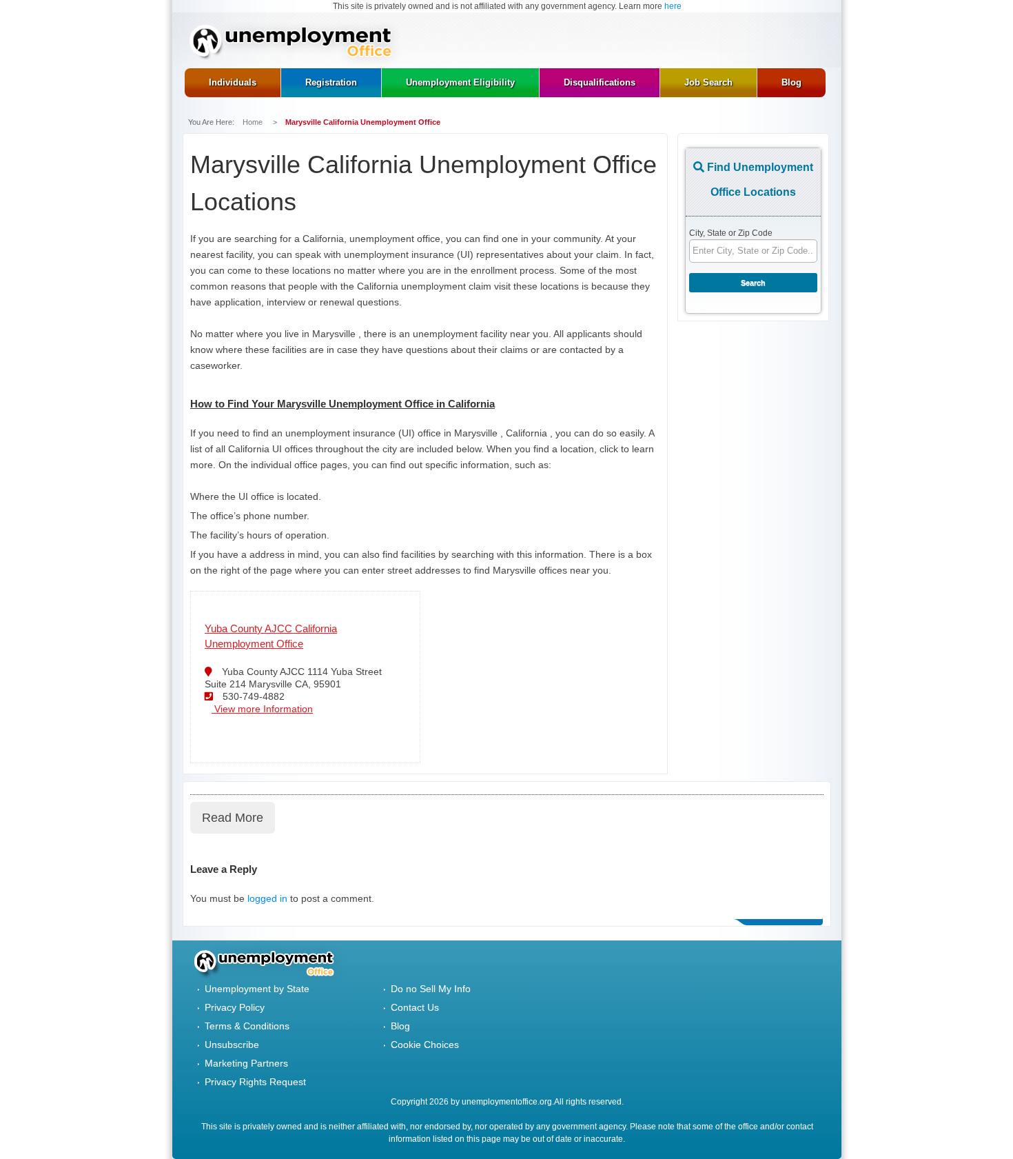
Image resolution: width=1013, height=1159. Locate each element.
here (673, 6)
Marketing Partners (246, 1063)
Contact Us (415, 1007)
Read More (232, 818)
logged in (267, 898)
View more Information (262, 708)
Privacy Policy (235, 1007)
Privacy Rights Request (255, 1081)
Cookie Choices (425, 1044)
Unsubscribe (232, 1044)
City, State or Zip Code (730, 233)
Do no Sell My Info (431, 988)
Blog (400, 1025)
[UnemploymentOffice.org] (295, 43)
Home (254, 122)
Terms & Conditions (247, 1025)
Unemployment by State (257, 988)
